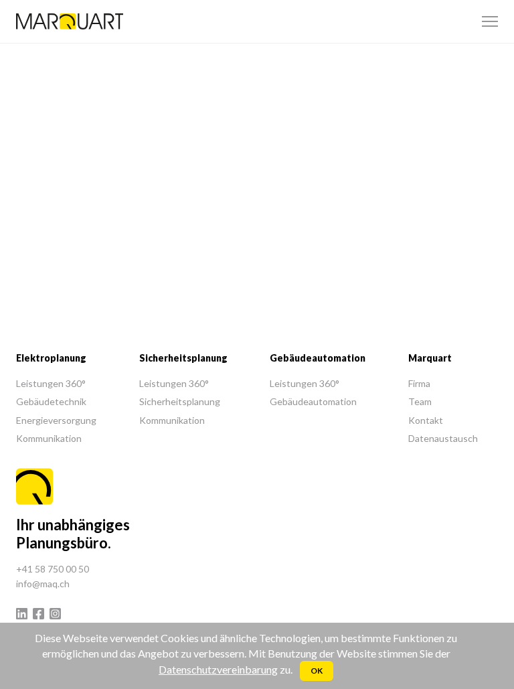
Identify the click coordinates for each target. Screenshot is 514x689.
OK (317, 671)
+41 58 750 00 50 (52, 569)
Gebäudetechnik (51, 401)
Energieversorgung (56, 420)
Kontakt (425, 420)
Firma (419, 383)
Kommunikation (49, 438)
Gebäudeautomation (313, 401)
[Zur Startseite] (69, 21)
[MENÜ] (490, 21)
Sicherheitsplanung (179, 401)
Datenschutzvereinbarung (218, 669)
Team (420, 401)
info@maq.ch (43, 583)
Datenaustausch (443, 438)
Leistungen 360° (51, 383)
